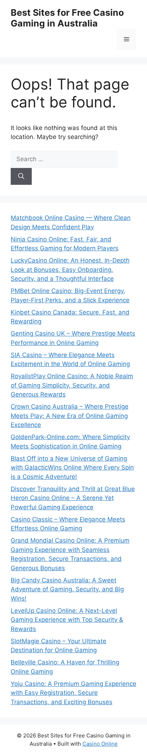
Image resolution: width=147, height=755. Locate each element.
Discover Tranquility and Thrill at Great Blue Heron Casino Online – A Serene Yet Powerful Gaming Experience (73, 498)
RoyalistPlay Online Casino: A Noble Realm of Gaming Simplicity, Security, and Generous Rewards (72, 385)
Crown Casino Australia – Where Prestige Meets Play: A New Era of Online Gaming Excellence (69, 415)
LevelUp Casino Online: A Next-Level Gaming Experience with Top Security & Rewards (67, 620)
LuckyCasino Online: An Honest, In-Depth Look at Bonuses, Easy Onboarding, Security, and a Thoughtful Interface (70, 269)
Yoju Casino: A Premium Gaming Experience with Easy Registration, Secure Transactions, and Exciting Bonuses (73, 693)
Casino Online (100, 743)
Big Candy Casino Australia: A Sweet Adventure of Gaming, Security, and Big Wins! (67, 589)
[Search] (21, 176)
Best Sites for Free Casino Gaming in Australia (67, 18)
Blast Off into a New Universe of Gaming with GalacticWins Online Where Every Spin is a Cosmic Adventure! (72, 467)
